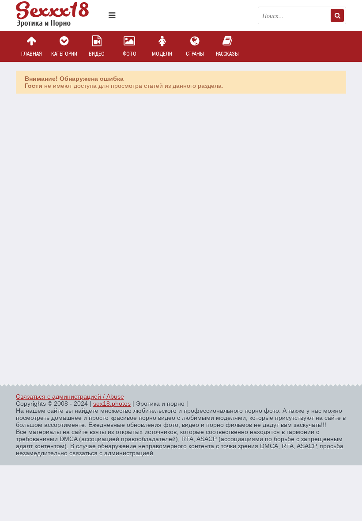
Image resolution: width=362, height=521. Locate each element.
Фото (129, 54)
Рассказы (227, 54)
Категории (64, 54)
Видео (97, 54)
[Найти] (337, 15)
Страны (195, 54)
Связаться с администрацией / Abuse (70, 396)
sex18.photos (112, 403)
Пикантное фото (60, 15)
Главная (31, 54)
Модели (162, 54)
